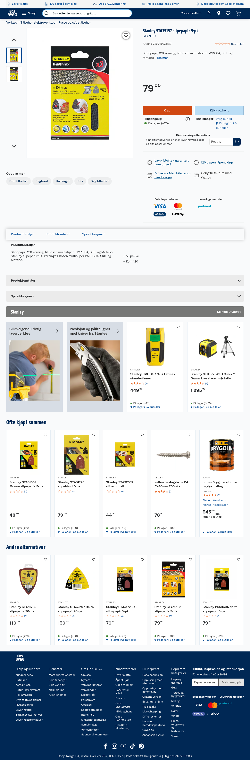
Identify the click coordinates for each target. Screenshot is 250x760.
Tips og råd (149, 706)
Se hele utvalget (229, 312)
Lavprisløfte (123, 674)
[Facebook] (105, 746)
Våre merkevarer (91, 684)
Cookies (86, 704)
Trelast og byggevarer (178, 694)
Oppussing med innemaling (152, 690)
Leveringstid (24, 709)
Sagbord (42, 181)
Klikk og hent (123, 711)
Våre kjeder (88, 689)
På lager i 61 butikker (218, 531)
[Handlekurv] (238, 13)
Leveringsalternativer (29, 719)
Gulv (174, 687)
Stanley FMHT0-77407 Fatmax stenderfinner (152, 376)
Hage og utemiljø (176, 681)
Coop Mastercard (122, 705)
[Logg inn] (208, 13)
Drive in (120, 698)
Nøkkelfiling (56, 689)
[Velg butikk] (218, 13)
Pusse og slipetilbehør (74, 22)
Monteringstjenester (62, 674)
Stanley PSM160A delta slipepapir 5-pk (220, 609)
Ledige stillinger (91, 709)
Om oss (86, 674)
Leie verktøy (56, 684)
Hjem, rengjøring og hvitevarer (177, 726)
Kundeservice (24, 674)
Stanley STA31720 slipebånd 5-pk (71, 484)
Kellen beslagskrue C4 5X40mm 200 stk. (171, 484)
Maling (175, 701)
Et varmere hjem (152, 701)
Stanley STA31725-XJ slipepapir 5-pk (122, 609)
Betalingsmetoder (166, 199)
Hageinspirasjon (152, 674)
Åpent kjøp (122, 679)
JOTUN (206, 477)
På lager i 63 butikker (146, 406)
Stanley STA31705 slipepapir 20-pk (23, 609)
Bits (80, 181)
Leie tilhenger (57, 679)
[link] (229, 44)
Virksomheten (90, 729)
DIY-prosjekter (151, 716)
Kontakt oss (23, 684)
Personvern (88, 699)
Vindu (175, 715)
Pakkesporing (24, 704)
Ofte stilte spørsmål (28, 699)
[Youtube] (123, 746)
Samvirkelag (89, 724)
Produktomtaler (58, 234)
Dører (174, 710)
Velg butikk (224, 119)
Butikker (21, 679)
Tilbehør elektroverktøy (38, 22)
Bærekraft (87, 714)
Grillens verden (152, 696)
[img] (155, 383)
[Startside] (12, 13)
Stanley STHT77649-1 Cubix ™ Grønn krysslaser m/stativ (213, 376)
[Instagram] (114, 746)
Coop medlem (124, 684)
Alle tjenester (57, 694)
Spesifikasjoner (93, 234)
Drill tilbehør (18, 181)
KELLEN (158, 477)
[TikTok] (132, 746)
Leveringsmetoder (211, 199)
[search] (46, 13)
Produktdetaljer (22, 234)
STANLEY (149, 36)
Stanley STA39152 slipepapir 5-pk (167, 609)
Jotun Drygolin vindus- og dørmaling (220, 484)
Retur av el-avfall (122, 691)
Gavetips (148, 729)
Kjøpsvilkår (88, 694)
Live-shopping (151, 711)
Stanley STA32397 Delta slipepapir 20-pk (76, 609)
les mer (162, 58)
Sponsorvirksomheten (95, 734)
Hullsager (63, 181)
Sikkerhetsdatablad (93, 719)
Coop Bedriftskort (123, 718)
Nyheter (86, 679)
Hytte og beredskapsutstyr (153, 723)
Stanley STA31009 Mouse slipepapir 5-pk (26, 484)
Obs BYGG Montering (122, 726)
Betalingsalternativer (29, 714)
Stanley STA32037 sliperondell (119, 484)
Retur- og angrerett (28, 689)
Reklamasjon (24, 694)
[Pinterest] (141, 746)
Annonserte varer (153, 734)
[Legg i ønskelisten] (126, 35)
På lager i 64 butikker (207, 406)
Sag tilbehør (100, 181)
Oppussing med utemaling (152, 681)
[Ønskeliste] (228, 13)
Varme (175, 736)
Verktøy (12, 22)
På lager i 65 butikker (26, 531)
